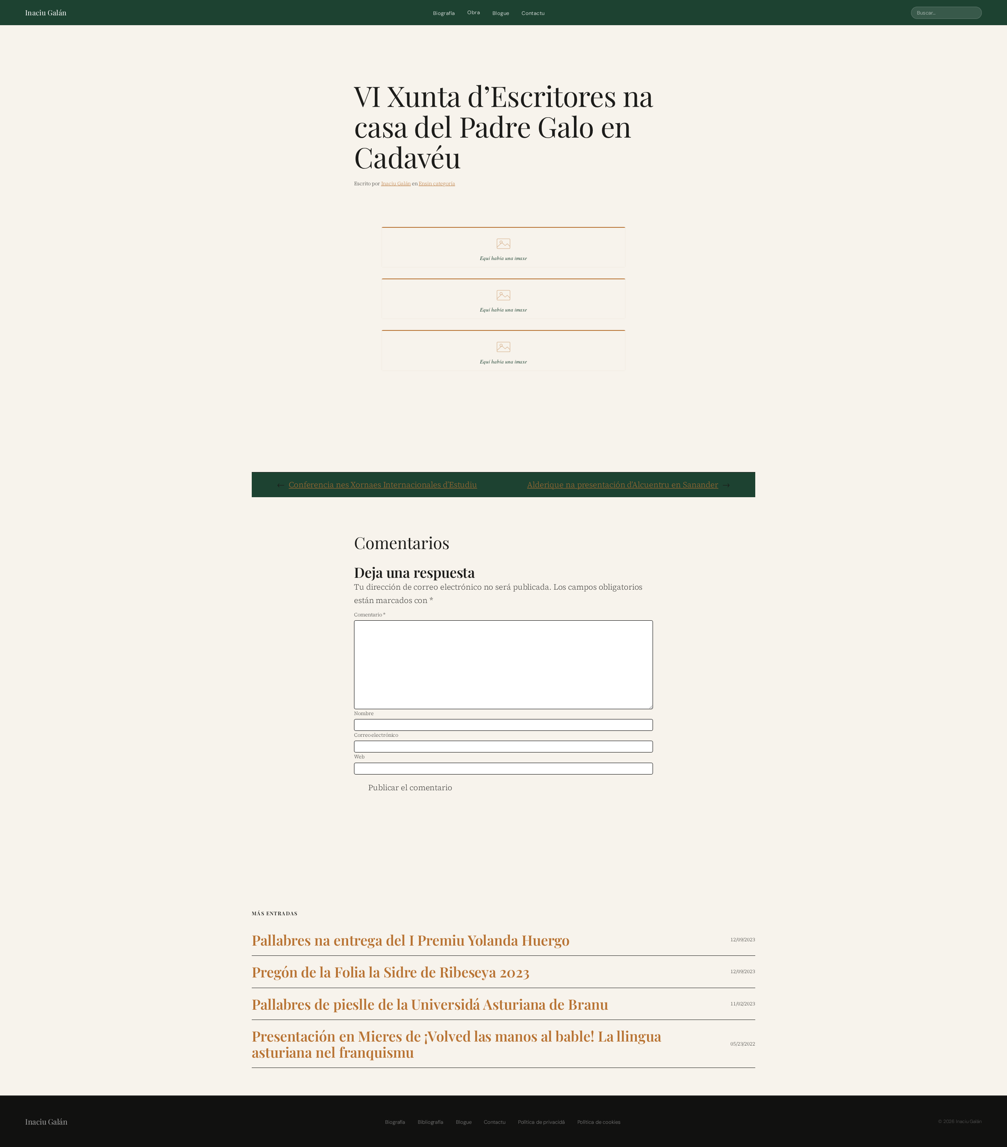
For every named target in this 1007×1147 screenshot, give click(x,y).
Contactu (533, 13)
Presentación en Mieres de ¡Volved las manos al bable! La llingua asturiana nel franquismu (456, 1044)
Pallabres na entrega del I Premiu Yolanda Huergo (411, 940)
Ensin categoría (437, 183)
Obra (473, 12)
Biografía (444, 13)
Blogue (500, 13)
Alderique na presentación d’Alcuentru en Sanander (622, 484)
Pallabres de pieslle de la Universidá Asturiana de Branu (430, 1004)
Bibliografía (430, 1122)
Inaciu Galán (45, 12)
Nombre (363, 713)
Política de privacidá (541, 1122)
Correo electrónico (376, 735)
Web (359, 756)
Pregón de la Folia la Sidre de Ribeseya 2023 (390, 972)
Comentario (369, 614)
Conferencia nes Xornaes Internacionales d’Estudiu (383, 484)
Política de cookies (598, 1122)
